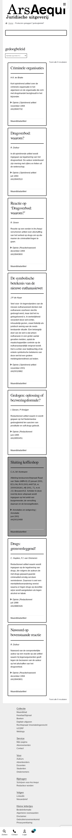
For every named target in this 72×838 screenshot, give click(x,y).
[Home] (36, 10)
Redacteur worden (25, 785)
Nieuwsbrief (22, 799)
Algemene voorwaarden (28, 813)
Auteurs (20, 759)
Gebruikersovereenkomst (28, 819)
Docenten (21, 765)
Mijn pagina (22, 742)
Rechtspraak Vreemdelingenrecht (32, 725)
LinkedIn (20, 796)
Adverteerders (23, 762)
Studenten (21, 768)
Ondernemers (23, 772)
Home (10, 23)
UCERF (20, 728)
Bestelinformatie (24, 810)
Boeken (20, 718)
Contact (20, 748)
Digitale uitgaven (24, 722)
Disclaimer (21, 816)
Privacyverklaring (24, 822)
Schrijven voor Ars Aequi (28, 782)
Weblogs (21, 731)
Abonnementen (24, 745)
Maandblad (22, 712)
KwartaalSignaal (24, 715)
